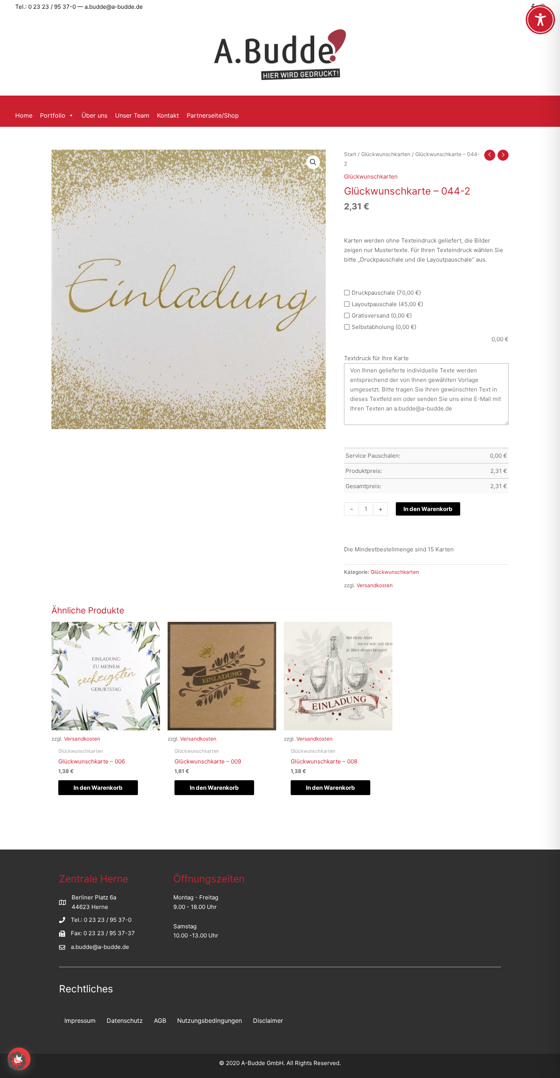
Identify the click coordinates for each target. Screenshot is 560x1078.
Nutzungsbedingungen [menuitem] (209, 1020)
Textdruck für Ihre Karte (376, 358)
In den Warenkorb (428, 509)
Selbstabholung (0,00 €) (384, 327)
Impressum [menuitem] (80, 1020)
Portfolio (53, 115)
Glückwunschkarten (385, 154)
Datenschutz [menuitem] (125, 1020)
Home (23, 115)
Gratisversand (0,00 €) (382, 315)
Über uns (94, 115)
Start (350, 154)
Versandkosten (375, 585)
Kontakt (168, 115)
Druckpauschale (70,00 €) (386, 292)
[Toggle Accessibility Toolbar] (540, 20)
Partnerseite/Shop (213, 115)
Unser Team (132, 115)
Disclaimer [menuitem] (268, 1020)
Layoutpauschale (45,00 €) (387, 304)
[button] (253, 115)
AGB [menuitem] (160, 1020)
